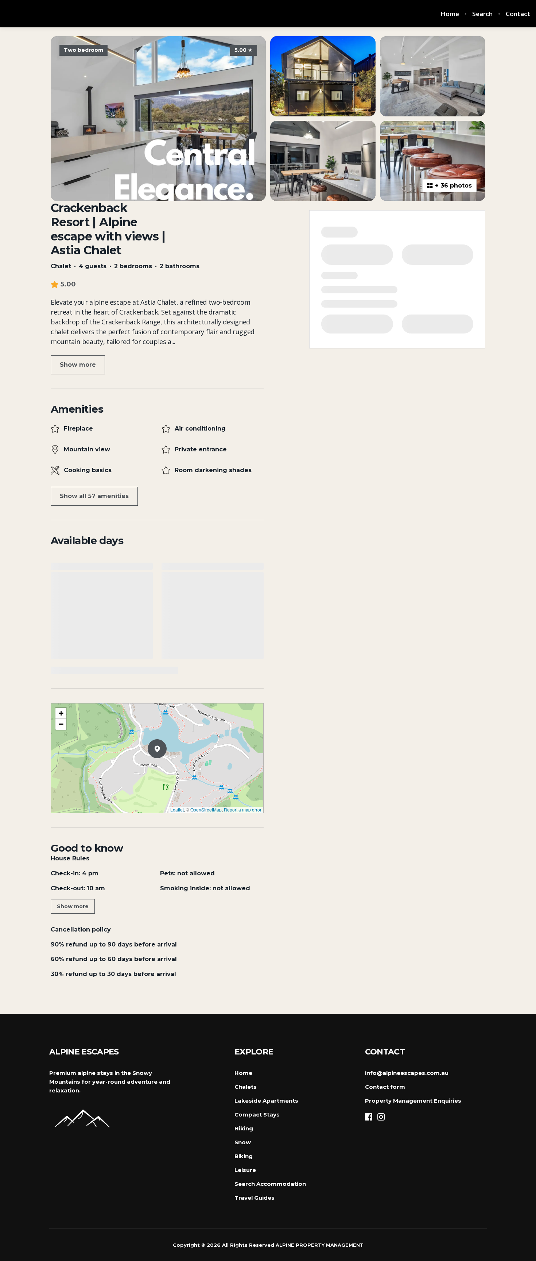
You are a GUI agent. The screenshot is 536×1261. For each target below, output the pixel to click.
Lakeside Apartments (266, 1100)
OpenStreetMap (206, 809)
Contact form (385, 1086)
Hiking (243, 1128)
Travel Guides (254, 1197)
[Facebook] (368, 1117)
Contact (518, 14)
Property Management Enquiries (413, 1100)
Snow (242, 1142)
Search (482, 14)
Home (449, 14)
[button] (166, 767)
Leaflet (177, 809)
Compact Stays (257, 1114)
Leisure (245, 1169)
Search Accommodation (270, 1183)
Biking (243, 1156)
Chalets (245, 1086)
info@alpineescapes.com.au (406, 1072)
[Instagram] (381, 1117)
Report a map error (242, 809)
